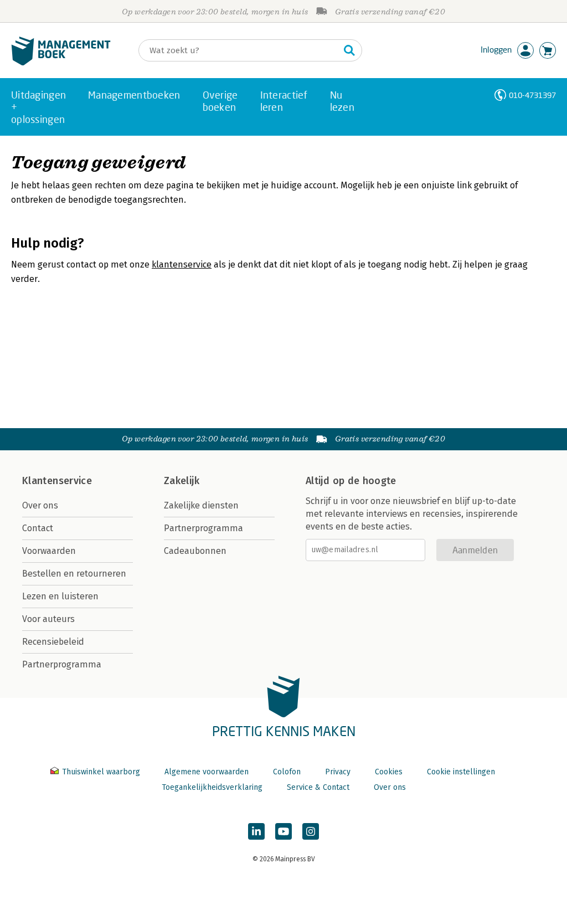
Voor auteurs (48, 619)
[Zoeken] (349, 50)
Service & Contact (318, 787)
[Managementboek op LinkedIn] (256, 831)
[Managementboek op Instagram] (310, 831)
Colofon (287, 772)
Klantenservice (57, 481)
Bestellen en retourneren (74, 573)
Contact (37, 528)
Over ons (40, 505)
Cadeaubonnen (195, 551)
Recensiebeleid (53, 641)
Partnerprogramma (61, 664)
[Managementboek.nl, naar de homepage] (61, 63)
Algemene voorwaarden (206, 772)
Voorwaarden (49, 551)
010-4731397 (532, 95)
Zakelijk (181, 481)
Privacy (337, 772)
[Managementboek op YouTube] (283, 831)
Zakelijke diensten (201, 505)
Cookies (389, 772)
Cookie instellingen (461, 772)
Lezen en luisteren (60, 596)
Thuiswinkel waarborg (101, 772)
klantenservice (182, 264)
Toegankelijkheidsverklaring (212, 787)
